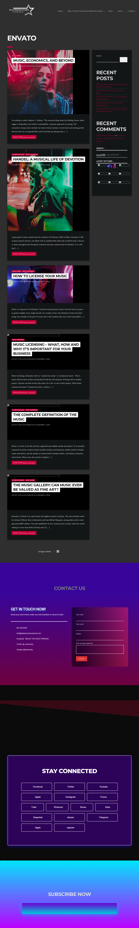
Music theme (16, 55)
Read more (24, 137)
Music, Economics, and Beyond (43, 60)
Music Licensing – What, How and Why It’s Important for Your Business (46, 349)
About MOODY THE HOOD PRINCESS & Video (85, 11)
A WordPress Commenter (105, 135)
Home (60, 11)
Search (98, 56)
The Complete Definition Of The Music (45, 417)
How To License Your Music (40, 276)
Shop (110, 11)
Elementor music (18, 154)
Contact (131, 11)
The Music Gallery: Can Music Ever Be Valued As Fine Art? (47, 487)
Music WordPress (31, 154)
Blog (120, 11)
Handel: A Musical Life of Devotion (48, 159)
